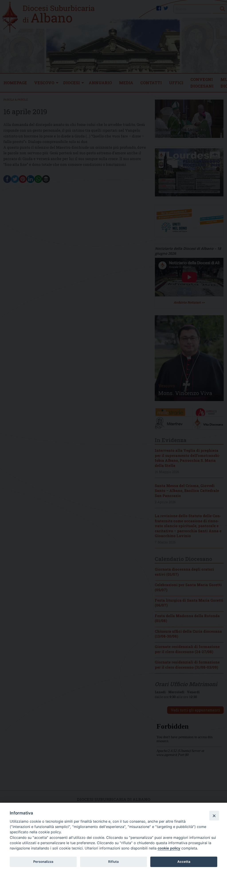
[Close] (214, 815)
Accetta (183, 862)
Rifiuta (113, 862)
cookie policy (169, 848)
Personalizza (43, 862)
